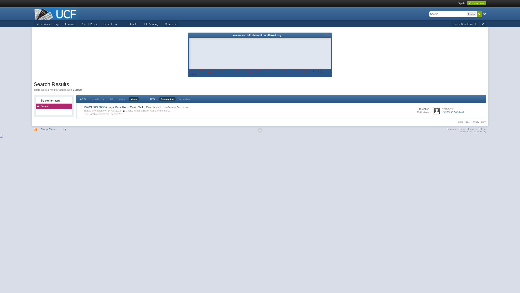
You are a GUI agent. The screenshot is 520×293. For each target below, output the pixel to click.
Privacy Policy (479, 122)
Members (170, 24)
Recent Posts (89, 24)
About (327, 35)
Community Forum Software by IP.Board (466, 129)
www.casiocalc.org (47, 24)
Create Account (476, 3)
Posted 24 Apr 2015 (453, 111)
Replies (121, 99)
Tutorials (132, 24)
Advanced (484, 13)
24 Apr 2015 (117, 114)
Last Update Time (97, 99)
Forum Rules (463, 122)
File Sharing (151, 24)
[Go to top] (260, 130)
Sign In (461, 3)
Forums (69, 24)
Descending (167, 99)
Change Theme (48, 129)
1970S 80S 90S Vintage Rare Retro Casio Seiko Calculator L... (123, 107)
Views (134, 99)
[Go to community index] (57, 13)
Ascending (184, 99)
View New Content (465, 24)
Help (64, 129)
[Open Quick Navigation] (483, 24)
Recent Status (112, 24)
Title (112, 99)
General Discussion (178, 107)
